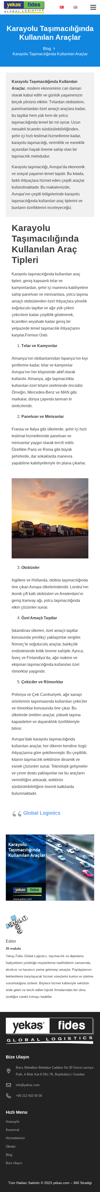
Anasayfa (12, 1121)
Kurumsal (12, 1130)
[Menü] (93, 7)
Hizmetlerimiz (15, 1138)
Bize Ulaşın (14, 1163)
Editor (11, 941)
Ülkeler (11, 1146)
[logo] (24, 7)
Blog (9, 1155)
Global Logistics (41, 813)
